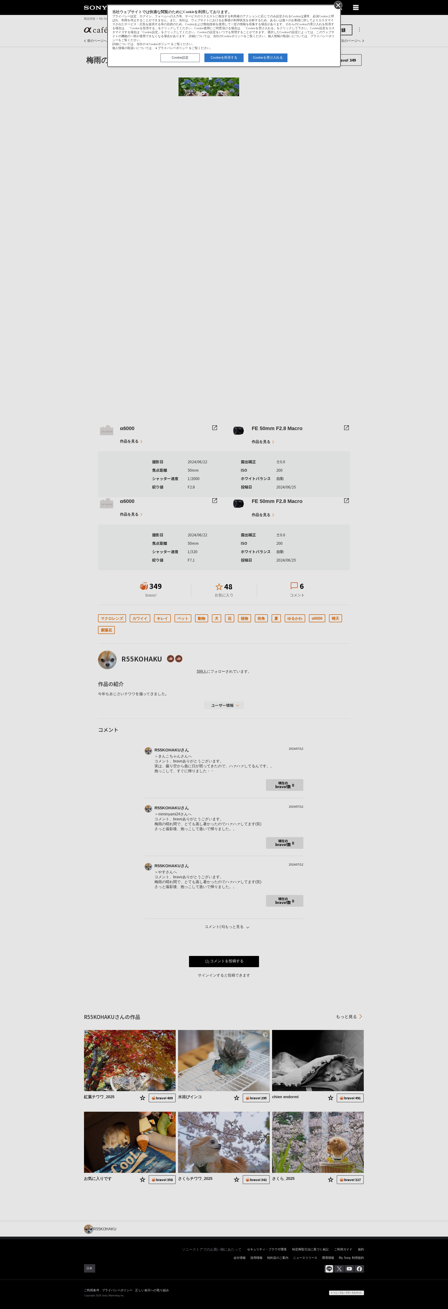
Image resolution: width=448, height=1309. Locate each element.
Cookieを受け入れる (268, 57)
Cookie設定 (180, 57)
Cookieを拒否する (224, 57)
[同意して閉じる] (338, 5)
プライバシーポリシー (173, 48)
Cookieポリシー (159, 44)
